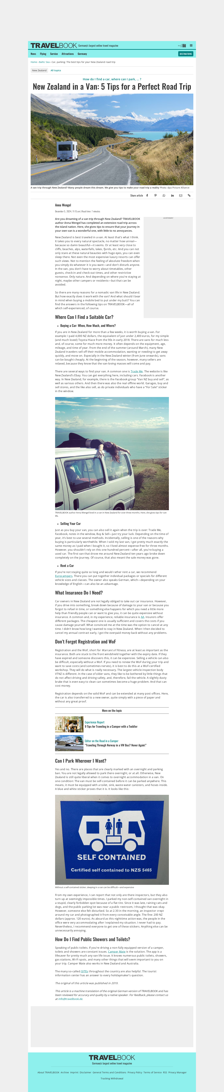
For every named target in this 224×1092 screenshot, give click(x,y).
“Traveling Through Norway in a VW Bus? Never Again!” (115, 745)
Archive (65, 1072)
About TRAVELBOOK (48, 1072)
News (33, 54)
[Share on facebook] (147, 195)
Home (34, 62)
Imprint (74, 1072)
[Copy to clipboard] (189, 195)
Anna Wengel (63, 205)
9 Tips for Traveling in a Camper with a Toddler (111, 726)
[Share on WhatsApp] (164, 195)
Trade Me (137, 371)
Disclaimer (85, 1072)
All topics (56, 70)
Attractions (68, 54)
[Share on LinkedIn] (172, 195)
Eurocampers (63, 576)
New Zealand (39, 70)
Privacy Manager (177, 1072)
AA (142, 617)
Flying (43, 54)
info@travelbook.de (70, 999)
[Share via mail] (181, 195)
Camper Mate (116, 951)
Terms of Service (152, 1072)
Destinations (186, 53)
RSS (165, 1072)
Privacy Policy (135, 1072)
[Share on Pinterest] (155, 195)
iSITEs (84, 971)
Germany (82, 54)
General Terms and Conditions (109, 1072)
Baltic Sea (44, 62)
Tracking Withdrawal (112, 1078)
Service (54, 54)
